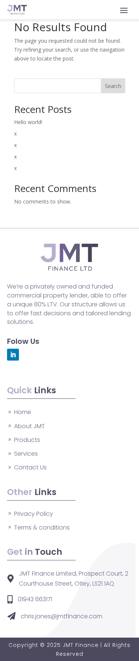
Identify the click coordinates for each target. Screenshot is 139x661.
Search (113, 85)
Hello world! (28, 122)
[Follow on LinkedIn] (13, 355)
